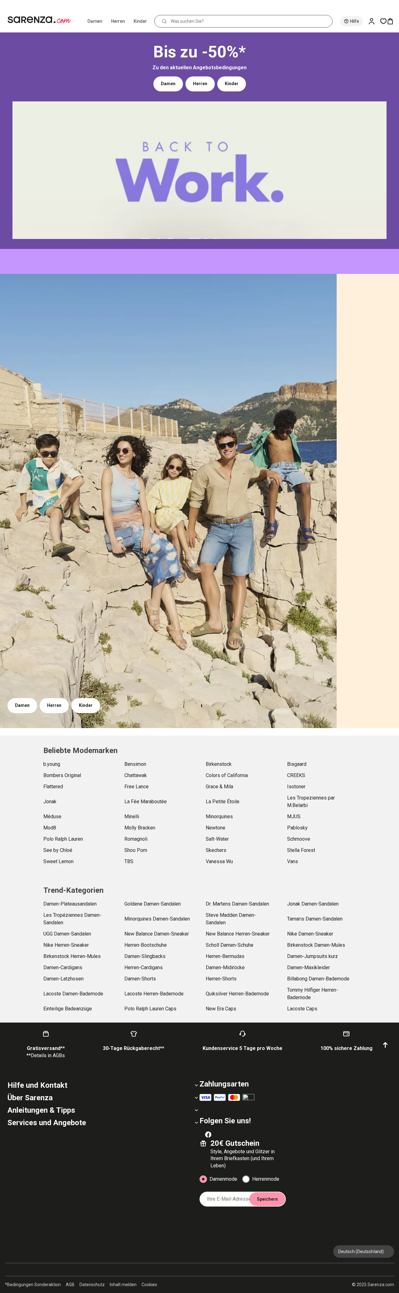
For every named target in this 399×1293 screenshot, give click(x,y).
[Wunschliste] (383, 21)
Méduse (52, 816)
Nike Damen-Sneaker (310, 934)
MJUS (293, 816)
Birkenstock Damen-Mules (316, 945)
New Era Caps (221, 1009)
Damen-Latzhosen (63, 979)
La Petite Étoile (222, 801)
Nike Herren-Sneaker (66, 945)
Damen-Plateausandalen (70, 904)
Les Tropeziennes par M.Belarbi (311, 801)
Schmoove (298, 839)
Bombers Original (62, 775)
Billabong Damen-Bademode (318, 979)
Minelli (131, 816)
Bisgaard (296, 764)
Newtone (215, 828)
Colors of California (227, 775)
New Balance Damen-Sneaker (156, 934)
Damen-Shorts (140, 979)
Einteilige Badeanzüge (67, 1009)
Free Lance (136, 787)
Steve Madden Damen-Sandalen (231, 919)
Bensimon (135, 764)
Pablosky (297, 828)
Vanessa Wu (219, 861)
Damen (95, 21)
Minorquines (219, 816)
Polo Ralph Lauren (63, 839)
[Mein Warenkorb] (393, 21)
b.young (51, 764)
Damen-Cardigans (62, 967)
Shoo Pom (135, 850)
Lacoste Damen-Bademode (73, 994)
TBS (128, 861)
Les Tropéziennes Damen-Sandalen (72, 919)
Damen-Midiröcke (225, 967)
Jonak (49, 801)
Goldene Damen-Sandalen (152, 904)
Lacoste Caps (302, 1009)
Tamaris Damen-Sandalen (315, 919)
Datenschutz (92, 1284)
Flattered (53, 787)
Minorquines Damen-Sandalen (157, 919)
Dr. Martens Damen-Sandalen (237, 904)
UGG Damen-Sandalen (67, 934)
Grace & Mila (219, 787)
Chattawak (135, 775)
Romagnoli (135, 839)
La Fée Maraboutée (145, 801)
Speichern (267, 1199)
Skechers (216, 850)
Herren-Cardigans (143, 967)
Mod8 (49, 828)
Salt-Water (217, 839)
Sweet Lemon (58, 861)
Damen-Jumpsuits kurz (312, 956)
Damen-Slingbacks (145, 956)
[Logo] (42, 19)
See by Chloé (57, 850)
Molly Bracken (139, 828)
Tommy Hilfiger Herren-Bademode (312, 993)
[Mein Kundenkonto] (374, 21)
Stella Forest (301, 850)
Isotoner (296, 787)
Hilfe (354, 21)
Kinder (140, 21)
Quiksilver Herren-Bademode (237, 994)
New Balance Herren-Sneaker (238, 934)
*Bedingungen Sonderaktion (33, 1284)
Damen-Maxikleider (308, 967)
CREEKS (296, 775)
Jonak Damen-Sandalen (313, 904)
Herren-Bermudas (225, 956)
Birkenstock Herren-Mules (72, 956)
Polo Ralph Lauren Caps (150, 1009)
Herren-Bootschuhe (145, 945)
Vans (292, 861)
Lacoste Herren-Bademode (154, 994)
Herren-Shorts (221, 979)
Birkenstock (219, 764)
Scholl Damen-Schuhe (229, 945)
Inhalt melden (123, 1284)
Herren (118, 21)
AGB (70, 1284)
